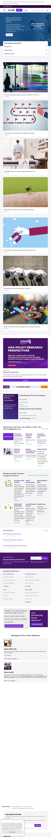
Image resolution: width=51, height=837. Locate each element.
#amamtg (12, 677)
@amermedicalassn (39, 676)
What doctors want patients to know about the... (23, 808)
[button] (25, 6)
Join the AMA (44, 387)
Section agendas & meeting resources (28, 415)
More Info (34, 418)
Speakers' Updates (23, 402)
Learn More (16, 3)
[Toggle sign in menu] (47, 10)
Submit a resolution (24, 406)
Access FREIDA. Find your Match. (14, 626)
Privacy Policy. (18, 829)
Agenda (21, 404)
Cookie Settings (12, 832)
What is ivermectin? (27, 806)
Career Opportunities (17, 806)
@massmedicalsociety (27, 676)
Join (19, 10)
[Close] (23, 821)
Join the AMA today (37, 624)
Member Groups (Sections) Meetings (30, 409)
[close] (47, 2)
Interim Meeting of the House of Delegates (32, 395)
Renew (26, 10)
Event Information (8, 400)
